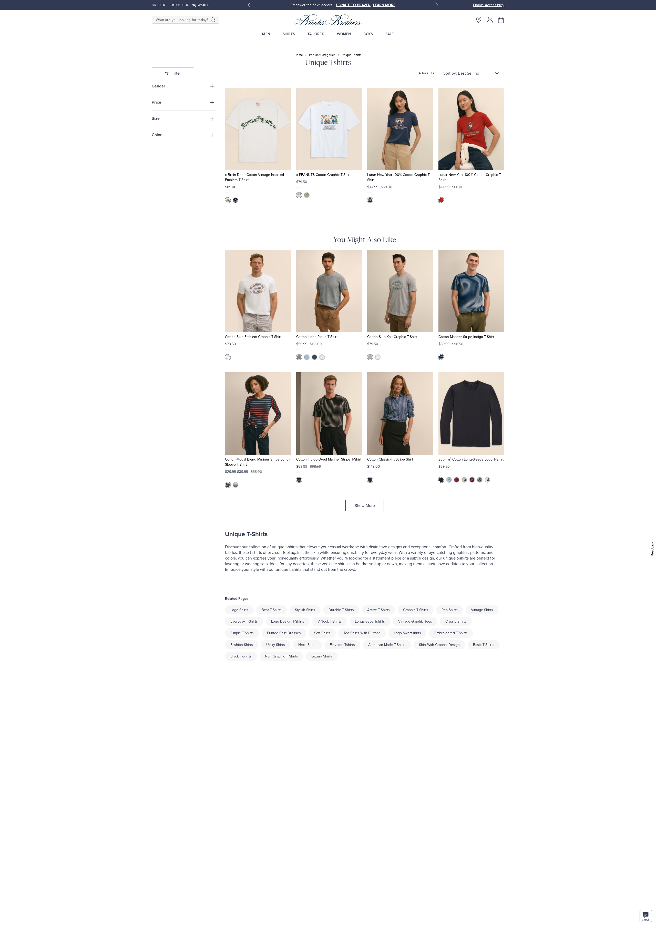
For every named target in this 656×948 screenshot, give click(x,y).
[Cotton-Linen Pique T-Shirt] (329, 291)
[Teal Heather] (480, 480)
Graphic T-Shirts (415, 610)
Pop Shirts (450, 610)
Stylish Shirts (305, 610)
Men (266, 34)
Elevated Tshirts (342, 645)
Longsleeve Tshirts (370, 621)
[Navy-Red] (228, 485)
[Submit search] (213, 20)
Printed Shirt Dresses (284, 633)
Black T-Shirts (241, 656)
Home (298, 55)
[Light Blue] (307, 357)
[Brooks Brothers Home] (328, 19)
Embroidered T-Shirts (451, 633)
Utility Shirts (275, 645)
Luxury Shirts (321, 656)
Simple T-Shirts (242, 633)
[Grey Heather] (464, 480)
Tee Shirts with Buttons (362, 633)
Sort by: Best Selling (461, 73)
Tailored (316, 34)
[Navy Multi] (370, 200)
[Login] (490, 19)
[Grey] (307, 195)
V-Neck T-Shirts (329, 621)
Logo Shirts (239, 610)
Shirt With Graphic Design (439, 645)
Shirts (289, 34)
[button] (501, 20)
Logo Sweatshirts (407, 633)
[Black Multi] (299, 480)
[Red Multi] (441, 200)
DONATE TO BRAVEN (353, 5)
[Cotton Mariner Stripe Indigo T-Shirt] (471, 291)
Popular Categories (322, 55)
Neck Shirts (307, 645)
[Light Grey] (299, 357)
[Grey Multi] (370, 357)
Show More (365, 505)
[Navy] (235, 200)
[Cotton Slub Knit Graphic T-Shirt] (400, 291)
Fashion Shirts (241, 645)
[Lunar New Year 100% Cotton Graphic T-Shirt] (400, 129)
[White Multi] (228, 357)
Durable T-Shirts (341, 610)
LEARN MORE (384, 5)
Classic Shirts (455, 621)
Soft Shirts (322, 633)
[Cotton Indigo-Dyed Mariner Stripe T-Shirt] (329, 413)
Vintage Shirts (482, 610)
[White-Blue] (235, 485)
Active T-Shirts (378, 610)
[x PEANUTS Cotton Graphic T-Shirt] (329, 129)
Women (344, 34)
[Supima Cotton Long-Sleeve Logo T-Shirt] (471, 413)
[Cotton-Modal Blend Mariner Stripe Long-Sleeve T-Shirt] (258, 413)
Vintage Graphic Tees (415, 621)
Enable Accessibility (488, 5)
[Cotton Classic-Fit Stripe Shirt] (400, 413)
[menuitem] (266, 34)
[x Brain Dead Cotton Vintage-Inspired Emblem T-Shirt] (258, 129)
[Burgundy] (456, 480)
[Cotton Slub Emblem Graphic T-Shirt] (258, 291)
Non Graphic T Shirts (281, 656)
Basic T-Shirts (483, 645)
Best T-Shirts (272, 610)
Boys (368, 34)
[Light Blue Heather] (449, 480)
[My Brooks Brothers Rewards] (180, 5)
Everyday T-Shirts (244, 621)
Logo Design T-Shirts (287, 621)
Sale (389, 34)
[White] (228, 200)
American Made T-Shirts (387, 645)
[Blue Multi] (441, 357)
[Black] (441, 480)
